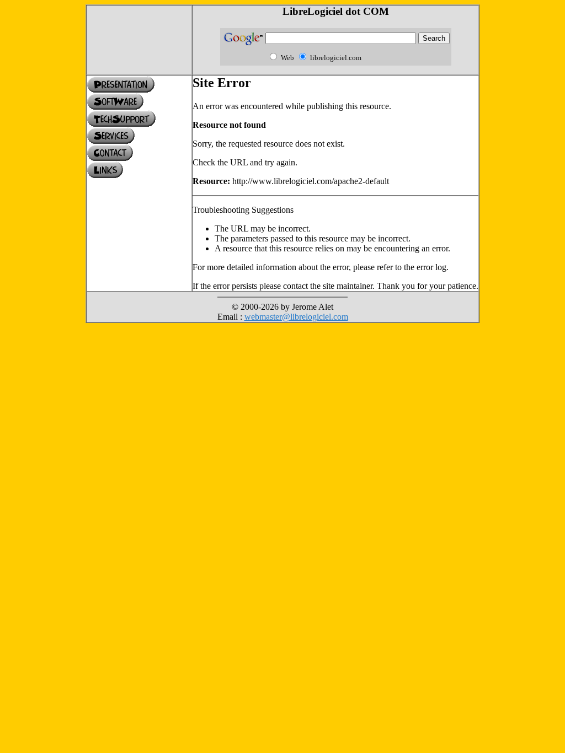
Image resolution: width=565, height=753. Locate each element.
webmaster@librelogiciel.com (296, 316)
